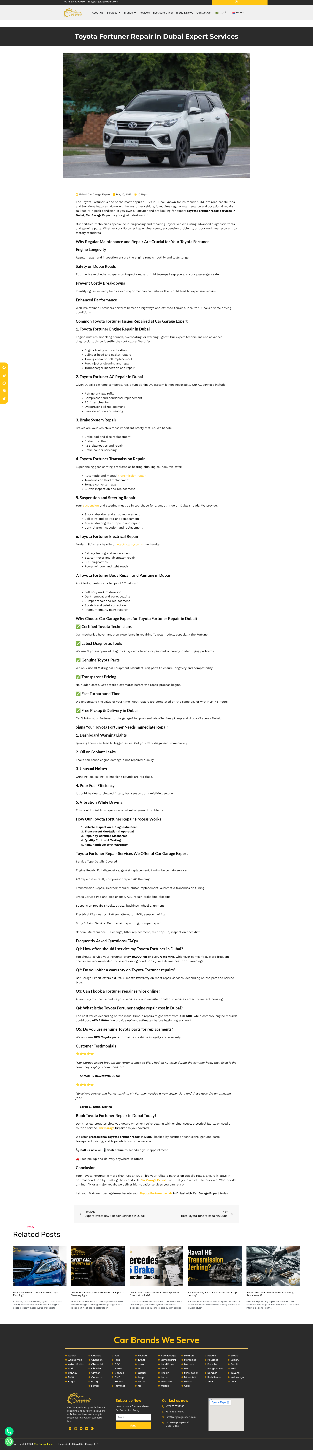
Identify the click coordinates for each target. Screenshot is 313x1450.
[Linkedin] (4, 391)
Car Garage (106, 1128)
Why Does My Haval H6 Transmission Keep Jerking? (212, 1294)
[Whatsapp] (9, 1441)
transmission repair (132, 475)
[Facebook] (4, 367)
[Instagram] (4, 375)
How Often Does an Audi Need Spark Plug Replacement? (269, 1294)
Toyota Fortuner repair (156, 1193)
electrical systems (130, 544)
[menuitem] (220, 12)
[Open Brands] (135, 13)
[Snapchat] (4, 383)
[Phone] (9, 1431)
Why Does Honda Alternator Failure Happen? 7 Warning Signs (97, 1294)
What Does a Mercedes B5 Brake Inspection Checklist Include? (154, 1294)
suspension (91, 505)
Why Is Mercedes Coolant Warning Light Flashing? (35, 1294)
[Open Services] (119, 13)
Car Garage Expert (44, 1443)
